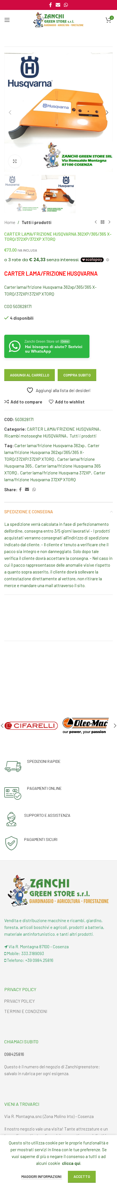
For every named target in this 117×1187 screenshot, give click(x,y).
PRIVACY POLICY (19, 1001)
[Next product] (109, 222)
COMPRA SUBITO (77, 375)
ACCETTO (82, 1176)
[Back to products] (102, 222)
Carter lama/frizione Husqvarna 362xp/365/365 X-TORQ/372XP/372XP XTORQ (51, 452)
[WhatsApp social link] (66, 5)
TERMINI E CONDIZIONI (25, 1011)
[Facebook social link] (50, 5)
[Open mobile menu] (7, 20)
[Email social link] (58, 5)
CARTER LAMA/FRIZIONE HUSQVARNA (63, 429)
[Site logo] (58, 19)
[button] (10, 112)
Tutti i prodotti (36, 222)
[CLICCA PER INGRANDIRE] (15, 161)
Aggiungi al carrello (29, 375)
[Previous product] (95, 222)
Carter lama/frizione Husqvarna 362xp (49, 445)
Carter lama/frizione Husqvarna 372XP (55, 472)
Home (9, 222)
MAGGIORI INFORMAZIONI (41, 1176)
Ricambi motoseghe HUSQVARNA (35, 435)
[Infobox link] (32, 766)
